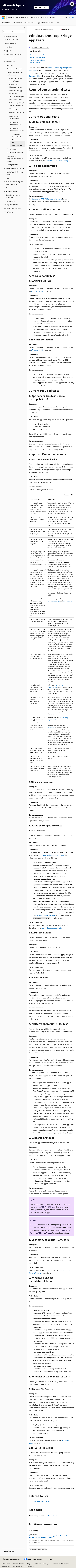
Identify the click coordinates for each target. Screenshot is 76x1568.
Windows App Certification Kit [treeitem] (15, 123)
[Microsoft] (3, 17)
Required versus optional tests (40, 55)
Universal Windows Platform (43, 30)
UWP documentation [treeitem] (11, 36)
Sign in (71, 17)
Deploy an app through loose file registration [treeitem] (16, 104)
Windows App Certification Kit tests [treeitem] (17, 136)
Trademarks (16, 1567)
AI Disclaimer (6, 1564)
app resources (68, 601)
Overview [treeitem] (9, 47)
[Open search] (66, 17)
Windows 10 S (36, 291)
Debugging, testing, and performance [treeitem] (15, 80)
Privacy (45, 1564)
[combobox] (13, 31)
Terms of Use (6, 1567)
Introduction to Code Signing (57, 161)
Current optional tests (37, 57)
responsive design (54, 601)
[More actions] (72, 29)
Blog (28, 1564)
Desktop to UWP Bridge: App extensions (47, 199)
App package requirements (53, 855)
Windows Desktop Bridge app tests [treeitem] (18, 144)
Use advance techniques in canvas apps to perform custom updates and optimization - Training (49, 1537)
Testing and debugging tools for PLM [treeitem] (16, 92)
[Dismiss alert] (72, 4)
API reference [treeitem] (8, 212)
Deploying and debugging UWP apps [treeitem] (16, 86)
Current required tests (37, 60)
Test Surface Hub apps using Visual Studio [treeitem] (16, 98)
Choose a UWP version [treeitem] (14, 69)
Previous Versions (18, 1564)
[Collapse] (24, 27)
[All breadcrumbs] (30, 29)
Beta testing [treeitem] (13, 109)
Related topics (35, 63)
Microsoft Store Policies (41, 1501)
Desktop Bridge (34, 76)
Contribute (37, 1564)
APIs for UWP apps (48, 1207)
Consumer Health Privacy (60, 1564)
